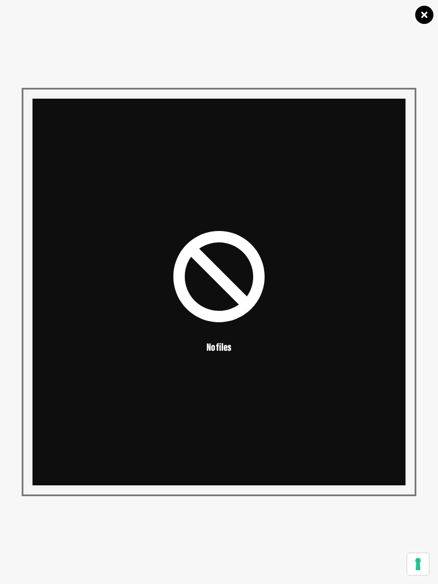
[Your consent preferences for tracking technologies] (418, 564)
